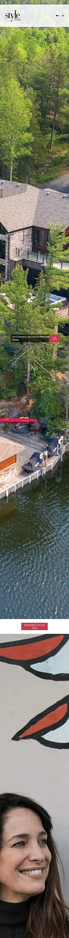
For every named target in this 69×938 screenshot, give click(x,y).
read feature (54, 338)
